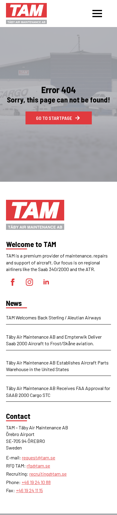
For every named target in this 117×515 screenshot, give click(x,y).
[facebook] (12, 282)
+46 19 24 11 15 (29, 490)
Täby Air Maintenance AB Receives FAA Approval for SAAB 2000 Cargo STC (58, 391)
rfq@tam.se (38, 465)
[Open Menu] (97, 13)
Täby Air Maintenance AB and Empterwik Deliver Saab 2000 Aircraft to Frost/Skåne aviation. (54, 340)
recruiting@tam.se (48, 474)
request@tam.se (38, 457)
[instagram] (29, 282)
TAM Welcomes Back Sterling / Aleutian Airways (53, 317)
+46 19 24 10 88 (36, 482)
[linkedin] (46, 282)
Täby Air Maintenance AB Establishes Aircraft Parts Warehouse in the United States (57, 366)
